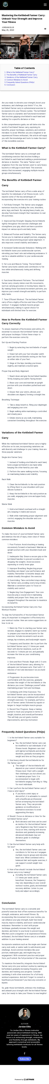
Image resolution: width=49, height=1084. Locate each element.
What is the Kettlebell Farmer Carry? (20, 72)
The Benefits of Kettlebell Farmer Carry (21, 75)
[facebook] (24, 1053)
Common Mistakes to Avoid (17, 80)
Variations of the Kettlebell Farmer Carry (22, 77)
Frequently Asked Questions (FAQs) (20, 82)
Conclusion (10, 85)
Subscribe (24, 1059)
